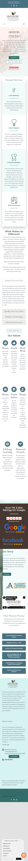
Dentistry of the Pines (11, 749)
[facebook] (11, 799)
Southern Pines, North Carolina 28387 (15, 753)
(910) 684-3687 (9, 759)
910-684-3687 (16, 1)
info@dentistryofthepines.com (14, 3)
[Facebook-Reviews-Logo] (13, 536)
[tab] (14, 280)
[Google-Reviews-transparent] (15, 524)
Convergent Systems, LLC (9, 796)
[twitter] (14, 799)
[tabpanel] (14, 296)
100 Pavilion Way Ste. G (11, 751)
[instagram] (16, 799)
